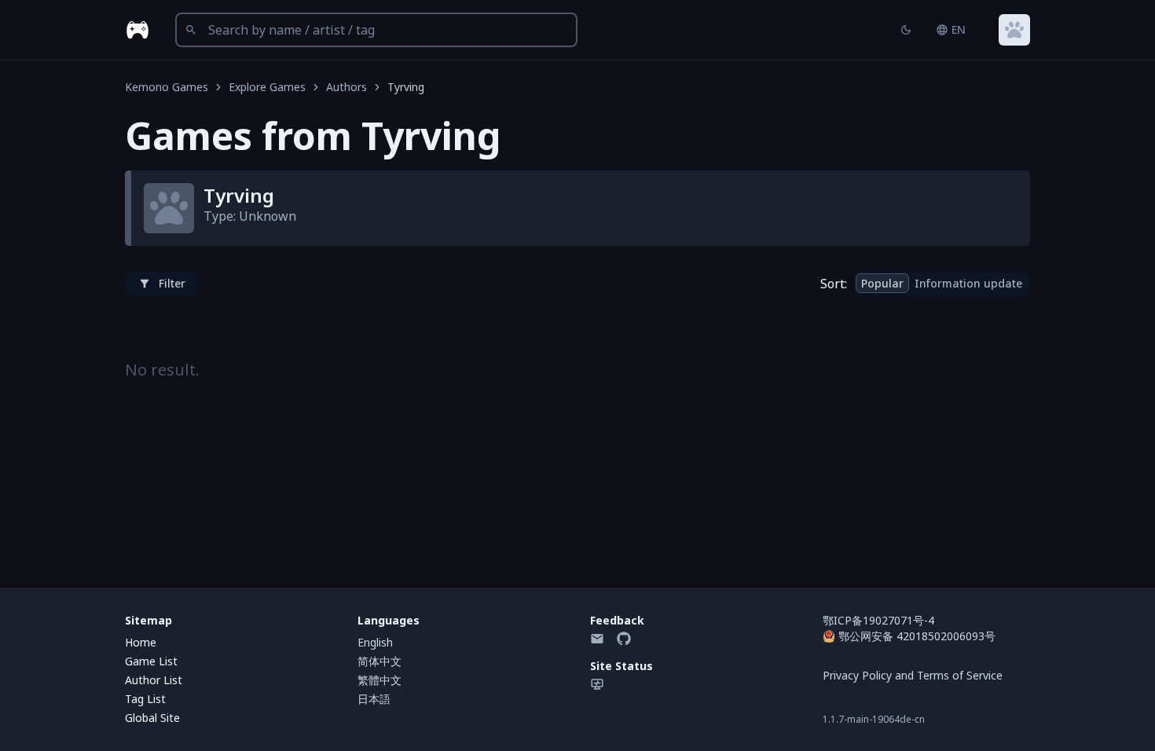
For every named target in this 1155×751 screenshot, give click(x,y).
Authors (346, 86)
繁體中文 (380, 679)
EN (959, 29)
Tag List (145, 698)
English (375, 642)
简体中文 (380, 661)
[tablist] (941, 283)
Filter (172, 283)
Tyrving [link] (405, 86)
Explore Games (267, 86)
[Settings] (1014, 30)
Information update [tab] (968, 283)
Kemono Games (166, 86)
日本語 (374, 698)
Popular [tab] (882, 283)
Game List (151, 661)
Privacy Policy (857, 675)
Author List (153, 679)
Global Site (152, 717)
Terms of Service (960, 675)
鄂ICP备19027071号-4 (878, 620)
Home (140, 642)
